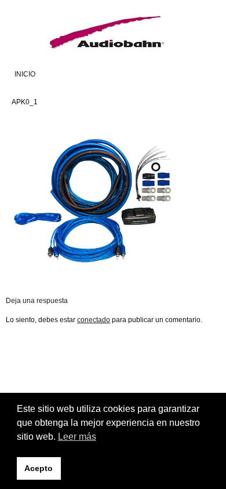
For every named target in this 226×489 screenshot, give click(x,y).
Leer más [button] (77, 436)
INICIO (24, 74)
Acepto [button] (38, 468)
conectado (93, 320)
